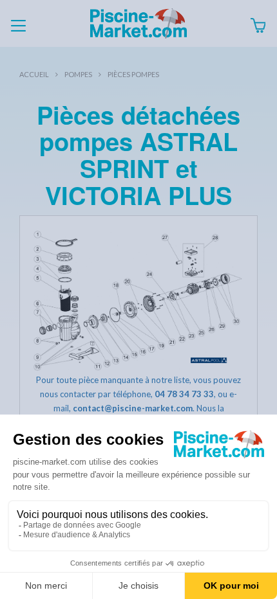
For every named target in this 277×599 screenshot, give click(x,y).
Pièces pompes (133, 74)
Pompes (78, 74)
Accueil (34, 74)
